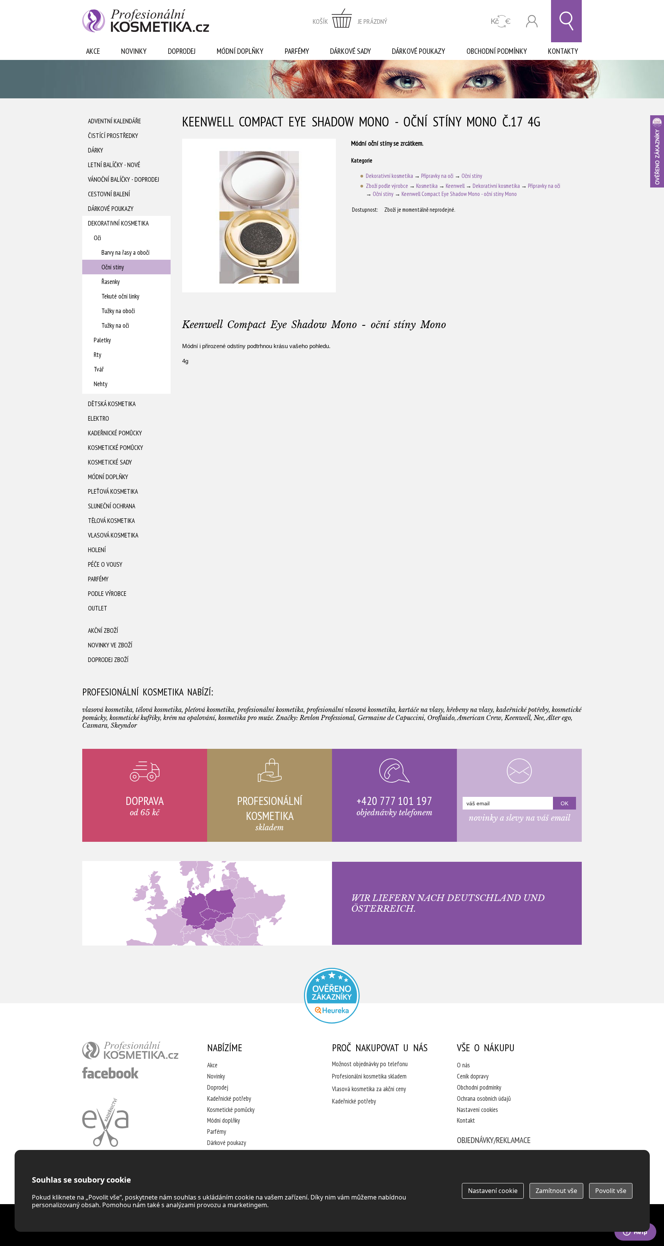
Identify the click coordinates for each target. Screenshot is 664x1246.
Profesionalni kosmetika (332, 996)
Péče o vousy (105, 564)
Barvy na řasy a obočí (125, 252)
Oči (97, 238)
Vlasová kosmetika (113, 535)
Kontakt (466, 1120)
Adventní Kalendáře (114, 121)
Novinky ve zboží (110, 645)
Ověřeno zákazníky (657, 151)
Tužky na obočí (118, 311)
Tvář (99, 369)
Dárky (95, 150)
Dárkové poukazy (418, 51)
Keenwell (455, 185)
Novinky (133, 51)
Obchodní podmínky (496, 51)
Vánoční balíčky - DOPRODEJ (123, 179)
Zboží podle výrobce (387, 185)
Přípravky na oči (437, 175)
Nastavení (493, 1190)
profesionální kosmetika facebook (110, 1072)
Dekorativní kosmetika (118, 223)
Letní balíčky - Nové (114, 165)
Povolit (610, 1190)
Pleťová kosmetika (113, 491)
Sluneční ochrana (111, 506)
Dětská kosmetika (112, 404)
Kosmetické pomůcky (115, 447)
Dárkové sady (350, 51)
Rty (97, 354)
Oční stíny (112, 267)
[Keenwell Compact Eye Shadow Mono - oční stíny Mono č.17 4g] (259, 215)
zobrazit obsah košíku (350, 21)
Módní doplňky (240, 51)
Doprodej (182, 51)
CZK (501, 21)
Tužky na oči (115, 325)
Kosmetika (427, 185)
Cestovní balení (109, 194)
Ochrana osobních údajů (484, 1098)
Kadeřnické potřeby (229, 1098)
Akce (93, 51)
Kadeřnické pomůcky (115, 433)
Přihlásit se (531, 21)
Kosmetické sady (110, 462)
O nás (463, 1065)
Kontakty (563, 51)
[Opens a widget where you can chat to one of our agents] (635, 1232)
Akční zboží (103, 630)
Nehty (100, 384)
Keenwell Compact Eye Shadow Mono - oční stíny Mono (459, 193)
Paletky (102, 340)
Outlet (97, 608)
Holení (97, 550)
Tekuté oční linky (120, 296)
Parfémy (297, 51)
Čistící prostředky (113, 135)
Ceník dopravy (472, 1076)
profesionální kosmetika (130, 1050)
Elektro (98, 418)
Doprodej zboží (108, 659)
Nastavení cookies (477, 1109)
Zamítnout (556, 1190)
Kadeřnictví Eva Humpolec (105, 1122)
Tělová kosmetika (111, 520)
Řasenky (110, 281)
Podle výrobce (107, 593)
